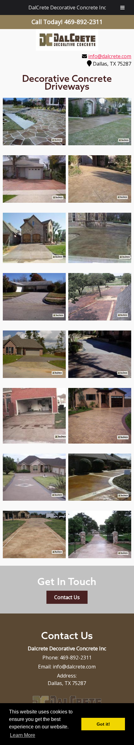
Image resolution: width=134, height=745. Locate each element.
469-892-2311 (76, 657)
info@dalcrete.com (109, 56)
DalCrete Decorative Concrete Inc (67, 7)
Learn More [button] (22, 735)
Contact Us (67, 597)
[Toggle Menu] (122, 7)
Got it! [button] (103, 724)
